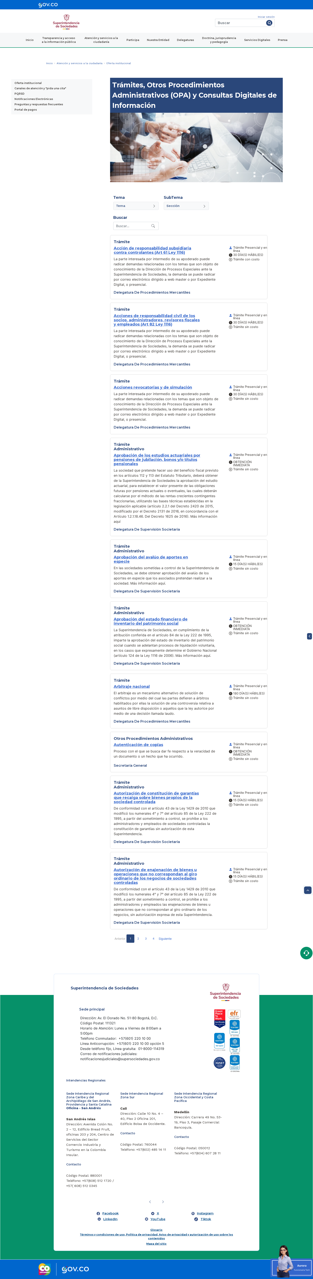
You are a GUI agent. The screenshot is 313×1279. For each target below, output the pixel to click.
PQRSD (19, 93)
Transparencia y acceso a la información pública (59, 39)
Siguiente (165, 938)
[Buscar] (269, 23)
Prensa (282, 40)
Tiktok (206, 1183)
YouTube (158, 1183)
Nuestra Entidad (158, 40)
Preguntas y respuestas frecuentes (38, 104)
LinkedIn (110, 1183)
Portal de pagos (25, 109)
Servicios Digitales (257, 40)
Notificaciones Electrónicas (33, 99)
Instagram (205, 1177)
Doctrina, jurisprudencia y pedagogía (219, 39)
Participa (132, 40)
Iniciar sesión (266, 16)
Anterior (120, 938)
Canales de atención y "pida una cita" (40, 88)
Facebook (110, 1177)
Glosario (156, 1193)
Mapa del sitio (156, 1207)
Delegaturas (185, 40)
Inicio (30, 40)
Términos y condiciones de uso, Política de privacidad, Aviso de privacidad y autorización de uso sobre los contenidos (156, 1200)
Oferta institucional (28, 83)
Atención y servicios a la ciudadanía (101, 39)
